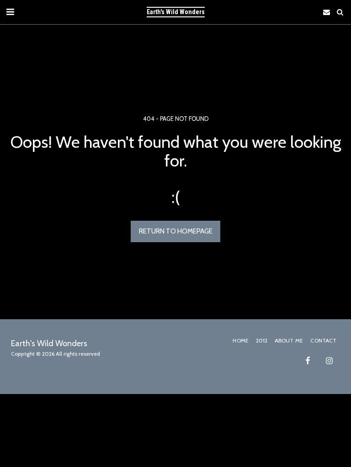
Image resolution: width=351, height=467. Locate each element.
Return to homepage (176, 231)
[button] (10, 12)
